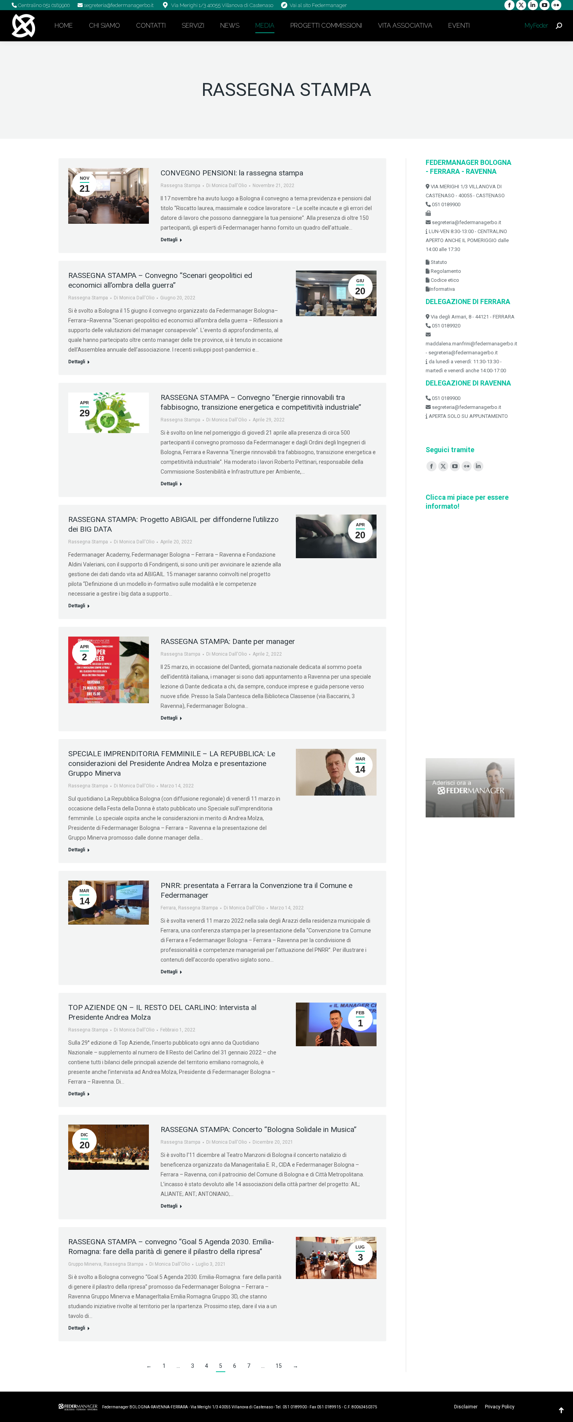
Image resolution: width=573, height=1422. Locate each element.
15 (279, 1366)
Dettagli (169, 239)
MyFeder (535, 25)
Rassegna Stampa (180, 185)
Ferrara (168, 908)
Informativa (442, 289)
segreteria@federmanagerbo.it (118, 5)
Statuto (438, 262)
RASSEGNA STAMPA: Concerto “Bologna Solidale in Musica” (259, 1129)
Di (226, 185)
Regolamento (445, 271)
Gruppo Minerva (84, 1264)
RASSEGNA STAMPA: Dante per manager (228, 641)
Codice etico (444, 280)
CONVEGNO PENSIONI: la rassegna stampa (232, 172)
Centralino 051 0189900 (43, 5)
